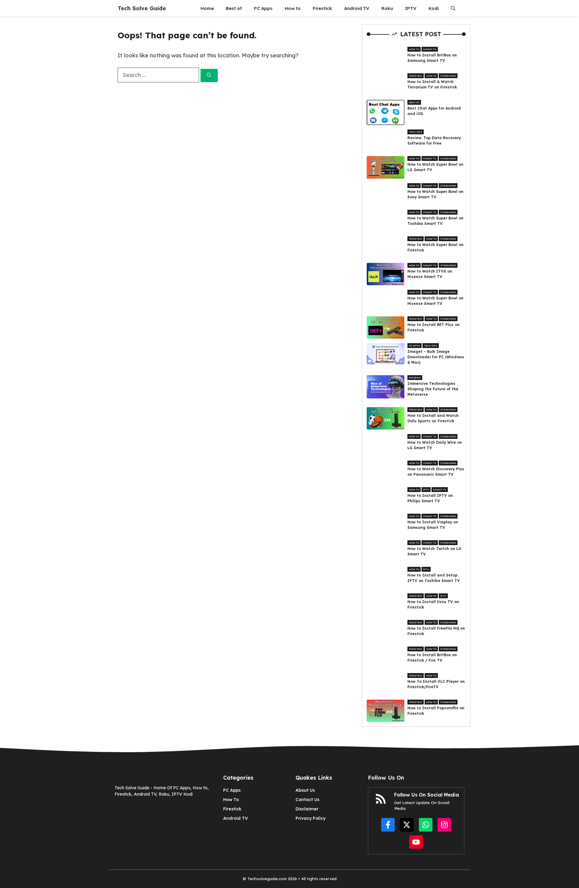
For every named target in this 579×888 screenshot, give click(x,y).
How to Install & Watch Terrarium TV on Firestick (432, 84)
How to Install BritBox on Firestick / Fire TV (432, 658)
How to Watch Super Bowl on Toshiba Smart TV (435, 221)
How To (231, 799)
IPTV (410, 8)
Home (207, 8)
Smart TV (429, 49)
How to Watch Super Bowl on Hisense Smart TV (435, 301)
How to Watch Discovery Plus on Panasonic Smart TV (435, 472)
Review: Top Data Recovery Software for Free (434, 140)
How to (293, 8)
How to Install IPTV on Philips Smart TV (430, 498)
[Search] (209, 75)
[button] (453, 8)
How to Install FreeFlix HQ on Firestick (436, 631)
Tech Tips (415, 131)
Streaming (448, 75)
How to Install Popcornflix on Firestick (435, 711)
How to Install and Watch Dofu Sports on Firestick (433, 418)
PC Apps (263, 8)
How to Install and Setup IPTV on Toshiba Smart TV (433, 578)
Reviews (415, 377)
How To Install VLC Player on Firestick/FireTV (436, 684)
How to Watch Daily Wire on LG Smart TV (434, 445)
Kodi (434, 8)
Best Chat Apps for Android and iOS (434, 111)
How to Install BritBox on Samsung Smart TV (432, 58)
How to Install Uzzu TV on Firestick (433, 604)
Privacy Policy (310, 818)
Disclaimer (307, 809)
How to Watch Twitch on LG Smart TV (434, 551)
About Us (305, 790)
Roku (387, 8)
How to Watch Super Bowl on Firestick (435, 247)
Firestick (322, 8)
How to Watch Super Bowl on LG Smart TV (435, 167)
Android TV (356, 8)
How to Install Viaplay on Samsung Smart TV (432, 525)
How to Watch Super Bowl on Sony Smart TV (435, 194)
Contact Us (307, 799)
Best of (234, 8)
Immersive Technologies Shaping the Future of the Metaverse (432, 389)
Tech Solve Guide (142, 8)
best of (414, 102)
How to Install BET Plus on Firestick (433, 327)
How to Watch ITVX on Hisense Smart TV (429, 274)
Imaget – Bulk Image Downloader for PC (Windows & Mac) (435, 357)
